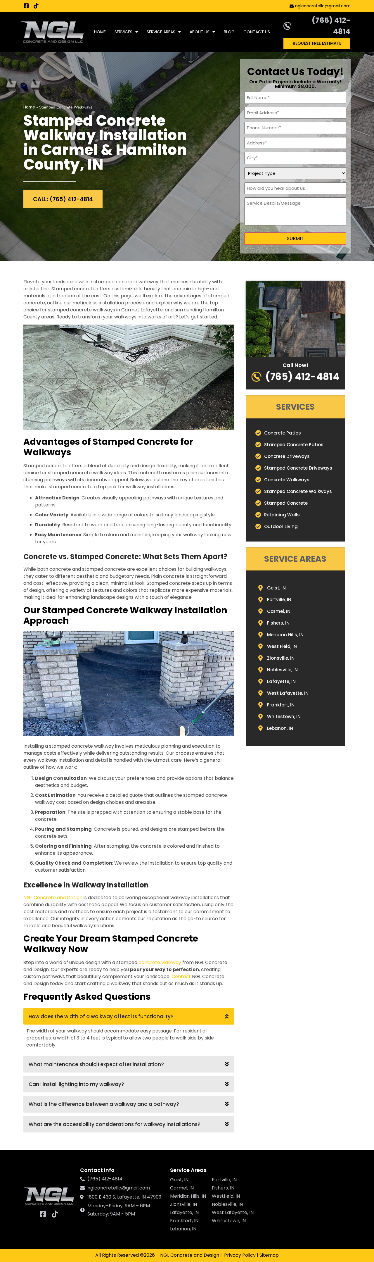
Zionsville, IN (183, 1204)
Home (100, 32)
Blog (229, 32)
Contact (181, 976)
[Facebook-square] (26, 5)
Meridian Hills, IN (188, 1196)
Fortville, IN (224, 1179)
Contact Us (256, 32)
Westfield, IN (226, 1196)
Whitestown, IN (229, 1220)
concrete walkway (159, 962)
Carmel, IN (182, 1188)
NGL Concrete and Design (52, 897)
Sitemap (269, 1255)
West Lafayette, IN (233, 1212)
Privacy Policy (240, 1255)
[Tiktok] (36, 5)
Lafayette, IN (184, 1212)
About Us (199, 32)
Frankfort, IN (184, 1220)
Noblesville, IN (227, 1204)
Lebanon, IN (183, 1228)
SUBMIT (295, 238)
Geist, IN (179, 1179)
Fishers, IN (223, 1188)
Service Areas (161, 32)
